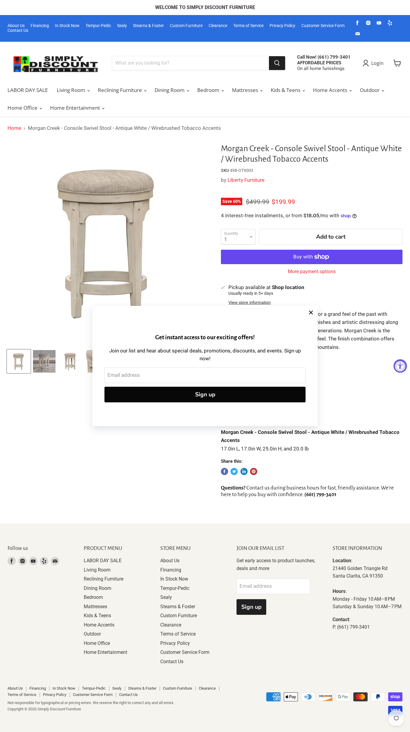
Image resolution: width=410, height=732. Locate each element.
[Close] (311, 312)
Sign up (205, 394)
